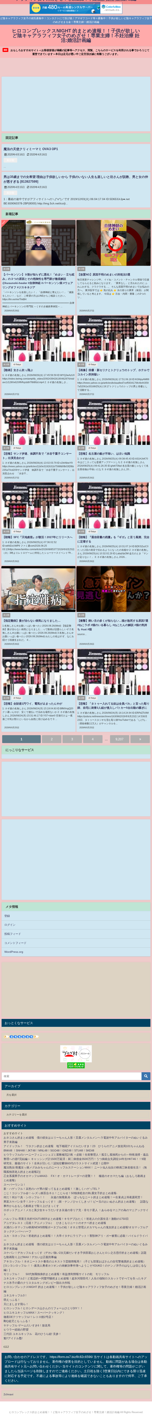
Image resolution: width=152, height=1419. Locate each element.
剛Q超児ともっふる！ (17, 1321)
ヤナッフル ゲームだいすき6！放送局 (27, 1325)
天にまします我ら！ (16, 1304)
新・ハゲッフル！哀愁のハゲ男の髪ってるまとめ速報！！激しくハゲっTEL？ (52, 1188)
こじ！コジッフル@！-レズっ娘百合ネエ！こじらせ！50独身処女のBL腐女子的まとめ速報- (60, 1193)
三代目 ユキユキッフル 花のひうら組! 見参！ (32, 1334)
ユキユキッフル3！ (15, 1295)
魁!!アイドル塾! (13, 1338)
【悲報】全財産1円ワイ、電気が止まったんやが (32, 703)
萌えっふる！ (12, 1299)
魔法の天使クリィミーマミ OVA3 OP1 (31, 148)
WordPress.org (13, 951)
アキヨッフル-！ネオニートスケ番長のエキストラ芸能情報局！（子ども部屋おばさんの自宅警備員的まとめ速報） (75, 1261)
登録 (7, 915)
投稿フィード (12, 933)
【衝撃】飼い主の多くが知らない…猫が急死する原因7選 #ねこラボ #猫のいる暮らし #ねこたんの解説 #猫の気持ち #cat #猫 (112, 625)
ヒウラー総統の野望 (16, 1329)
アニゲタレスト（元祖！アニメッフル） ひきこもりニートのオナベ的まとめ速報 (55, 1223)
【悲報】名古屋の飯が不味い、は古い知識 (103, 453)
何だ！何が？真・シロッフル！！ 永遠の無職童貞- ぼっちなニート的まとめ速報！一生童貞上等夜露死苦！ (73, 1197)
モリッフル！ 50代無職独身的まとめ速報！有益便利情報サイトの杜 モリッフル (56, 1274)
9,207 (120, 739)
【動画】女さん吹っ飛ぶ (17, 370)
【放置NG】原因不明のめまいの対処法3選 (103, 274)
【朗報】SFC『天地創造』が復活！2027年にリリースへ (37, 537)
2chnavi (8, 1394)
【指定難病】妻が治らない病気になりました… (31, 620)
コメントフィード (15, 943)
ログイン (9, 924)
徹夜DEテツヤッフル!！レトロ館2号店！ (29, 1317)
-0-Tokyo (17, 364)
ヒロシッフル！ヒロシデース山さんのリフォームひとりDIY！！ (43, 1308)
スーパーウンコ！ (15, 1184)
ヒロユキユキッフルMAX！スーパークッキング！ (34, 1312)
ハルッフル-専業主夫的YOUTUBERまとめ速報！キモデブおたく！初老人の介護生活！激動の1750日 (66, 1218)
